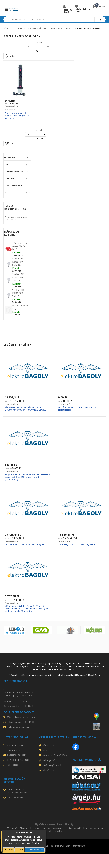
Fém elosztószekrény (93, 828)
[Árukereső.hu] (89, 808)
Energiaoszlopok (60, 28)
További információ (34, 849)
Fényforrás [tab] (10, 157)
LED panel (23, 828)
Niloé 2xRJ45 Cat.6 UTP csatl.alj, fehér (77, 544)
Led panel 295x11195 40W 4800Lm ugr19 (24, 544)
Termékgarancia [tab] (13, 185)
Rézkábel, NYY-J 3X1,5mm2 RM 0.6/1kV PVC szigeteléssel (79, 408)
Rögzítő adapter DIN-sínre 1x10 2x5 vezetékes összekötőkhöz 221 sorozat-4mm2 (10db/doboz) (28, 477)
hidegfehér (10, 178)
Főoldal (8, 28)
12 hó (7, 192)
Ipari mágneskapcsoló (40, 828)
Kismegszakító (74, 828)
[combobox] (64, 19)
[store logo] (13, 9)
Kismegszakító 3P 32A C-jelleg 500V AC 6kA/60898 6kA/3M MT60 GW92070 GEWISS (25, 408)
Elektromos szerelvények (32, 28)
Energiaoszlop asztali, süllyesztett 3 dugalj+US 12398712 (17, 116)
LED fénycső (11, 828)
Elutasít (20, 849)
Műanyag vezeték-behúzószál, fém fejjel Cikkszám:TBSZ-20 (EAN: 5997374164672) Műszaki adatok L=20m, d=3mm (27, 608)
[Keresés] (100, 19)
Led (6, 164)
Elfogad (9, 849)
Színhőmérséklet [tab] (13, 171)
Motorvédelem (59, 828)
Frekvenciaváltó (54, 831)
